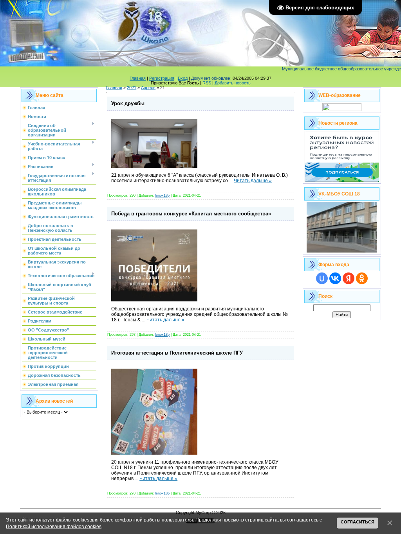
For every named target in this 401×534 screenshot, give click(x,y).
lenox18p (162, 195)
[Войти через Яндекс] (348, 278)
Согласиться (357, 522)
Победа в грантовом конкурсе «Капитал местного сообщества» (191, 214)
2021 (131, 87)
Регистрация (161, 78)
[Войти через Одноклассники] (362, 278)
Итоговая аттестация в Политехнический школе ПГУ (177, 353)
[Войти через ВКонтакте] (335, 278)
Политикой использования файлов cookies (53, 526)
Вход (183, 78)
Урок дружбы (128, 103)
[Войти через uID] (322, 278)
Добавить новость (233, 83)
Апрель (148, 87)
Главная (138, 78)
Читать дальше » (253, 180)
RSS (206, 83)
